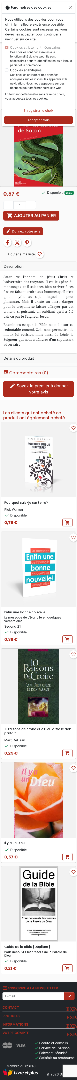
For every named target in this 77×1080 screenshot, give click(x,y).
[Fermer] (70, 7)
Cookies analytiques (25, 70)
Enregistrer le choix (38, 110)
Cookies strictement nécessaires (35, 47)
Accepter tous (38, 120)
